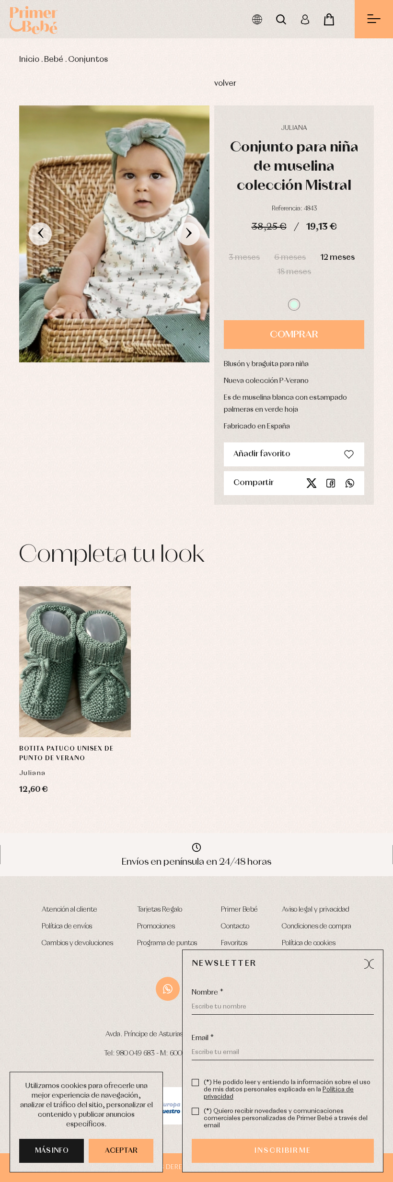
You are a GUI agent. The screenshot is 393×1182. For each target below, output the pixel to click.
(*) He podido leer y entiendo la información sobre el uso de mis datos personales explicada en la (287, 1089)
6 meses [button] (290, 258)
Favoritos (234, 943)
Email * (203, 1038)
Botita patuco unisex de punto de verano (66, 754)
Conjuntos (88, 60)
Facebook (330, 483)
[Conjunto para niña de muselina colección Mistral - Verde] (114, 233)
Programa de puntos (167, 943)
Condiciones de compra (316, 926)
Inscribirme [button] (282, 1150)
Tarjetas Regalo (159, 909)
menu (374, 19)
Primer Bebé (239, 909)
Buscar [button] (280, 19)
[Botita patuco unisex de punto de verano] (75, 661)
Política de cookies (308, 943)
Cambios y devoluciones (77, 943)
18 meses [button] (294, 272)
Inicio (29, 60)
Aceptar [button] (121, 1150)
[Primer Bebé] (34, 19)
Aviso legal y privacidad (315, 909)
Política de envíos (67, 926)
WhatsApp (168, 989)
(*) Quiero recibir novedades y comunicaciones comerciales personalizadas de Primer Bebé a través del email (286, 1118)
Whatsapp (350, 483)
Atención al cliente (69, 909)
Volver (225, 84)
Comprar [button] (294, 334)
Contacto (235, 926)
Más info (52, 1150)
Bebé (53, 60)
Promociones (156, 926)
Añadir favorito (261, 454)
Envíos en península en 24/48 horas (196, 862)
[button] (294, 305)
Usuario (304, 19)
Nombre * (207, 992)
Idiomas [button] (256, 19)
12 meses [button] (337, 258)
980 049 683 (135, 1053)
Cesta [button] (328, 19)
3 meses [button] (244, 258)
